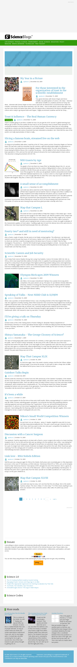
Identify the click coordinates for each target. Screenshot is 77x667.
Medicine (8, 44)
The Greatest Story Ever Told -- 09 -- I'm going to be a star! (38, 614)
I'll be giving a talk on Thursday (23, 316)
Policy (62, 42)
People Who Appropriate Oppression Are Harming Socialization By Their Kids (30, 584)
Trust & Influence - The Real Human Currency (31, 116)
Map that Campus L (31, 207)
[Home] (16, 37)
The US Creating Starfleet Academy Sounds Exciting (22, 580)
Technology (29, 44)
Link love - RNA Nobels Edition (22, 456)
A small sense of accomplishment (39, 183)
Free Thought (40, 44)
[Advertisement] (38, 16)
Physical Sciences (21, 42)
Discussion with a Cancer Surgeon (24, 434)
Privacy (34, 655)
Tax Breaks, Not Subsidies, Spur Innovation (20, 586)
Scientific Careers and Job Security (24, 253)
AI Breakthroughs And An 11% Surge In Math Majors (23, 587)
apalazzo (26, 81)
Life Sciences (9, 42)
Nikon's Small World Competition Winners (44, 416)
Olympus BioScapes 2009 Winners (39, 274)
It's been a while (14, 394)
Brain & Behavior (18, 44)
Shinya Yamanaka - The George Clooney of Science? (34, 334)
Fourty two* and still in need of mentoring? (29, 231)
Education (55, 42)
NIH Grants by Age (30, 160)
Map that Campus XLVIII (34, 477)
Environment (33, 42)
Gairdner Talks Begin (17, 372)
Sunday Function (57, 613)
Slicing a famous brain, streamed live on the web (32, 138)
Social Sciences (44, 42)
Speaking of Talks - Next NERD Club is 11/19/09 (31, 294)
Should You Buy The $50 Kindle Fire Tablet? (15, 614)
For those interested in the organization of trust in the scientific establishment (51, 90)
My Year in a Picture (31, 78)
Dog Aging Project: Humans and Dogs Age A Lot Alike (23, 582)
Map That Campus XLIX (33, 356)
